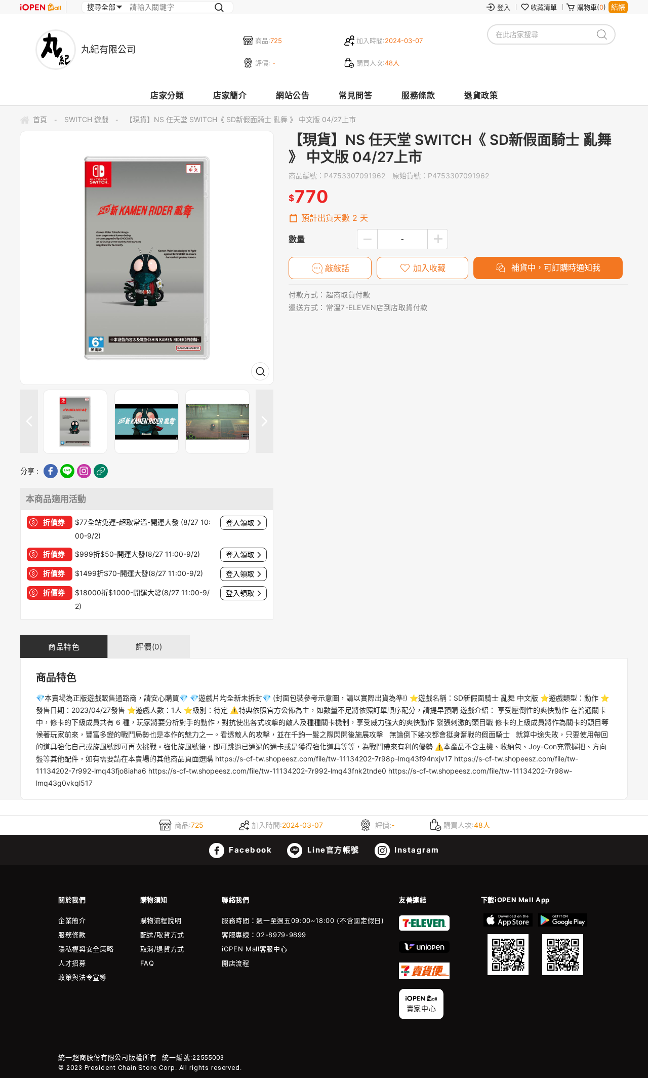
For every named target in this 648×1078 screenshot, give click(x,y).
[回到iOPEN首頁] (40, 7)
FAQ (147, 963)
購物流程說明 (161, 920)
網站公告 (292, 95)
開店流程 (236, 963)
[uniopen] (424, 950)
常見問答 (355, 95)
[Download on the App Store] (508, 944)
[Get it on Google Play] (562, 944)
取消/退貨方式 (162, 949)
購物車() (591, 7)
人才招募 (72, 963)
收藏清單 (544, 7)
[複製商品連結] (101, 471)
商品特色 (63, 646)
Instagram (415, 850)
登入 (503, 7)
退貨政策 (481, 95)
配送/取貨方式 (162, 935)
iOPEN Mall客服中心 (254, 949)
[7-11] (424, 929)
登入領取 (240, 523)
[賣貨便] (424, 977)
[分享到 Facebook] (51, 471)
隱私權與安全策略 (85, 949)
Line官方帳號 (332, 850)
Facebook (249, 850)
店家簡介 (230, 95)
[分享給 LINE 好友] (67, 471)
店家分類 (167, 95)
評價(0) (149, 646)
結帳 (618, 7)
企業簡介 (72, 920)
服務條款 (418, 95)
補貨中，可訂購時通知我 (554, 267)
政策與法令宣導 (82, 977)
